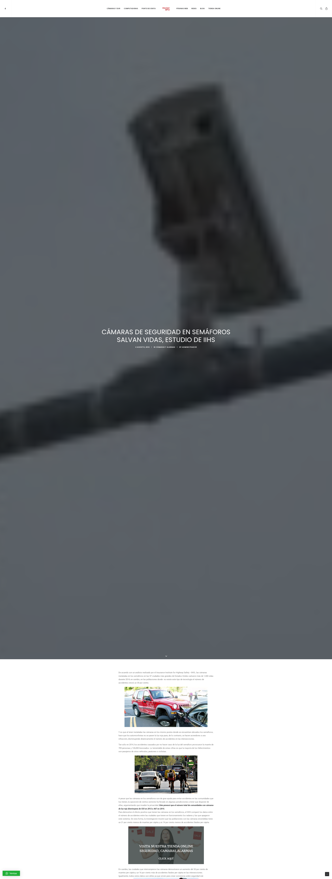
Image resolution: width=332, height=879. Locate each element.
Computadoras (131, 8)
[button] (11, 873)
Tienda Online (214, 8)
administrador (189, 347)
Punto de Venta (149, 8)
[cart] (326, 8)
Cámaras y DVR (113, 8)
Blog (202, 8)
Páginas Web (182, 8)
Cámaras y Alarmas (165, 347)
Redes (193, 8)
